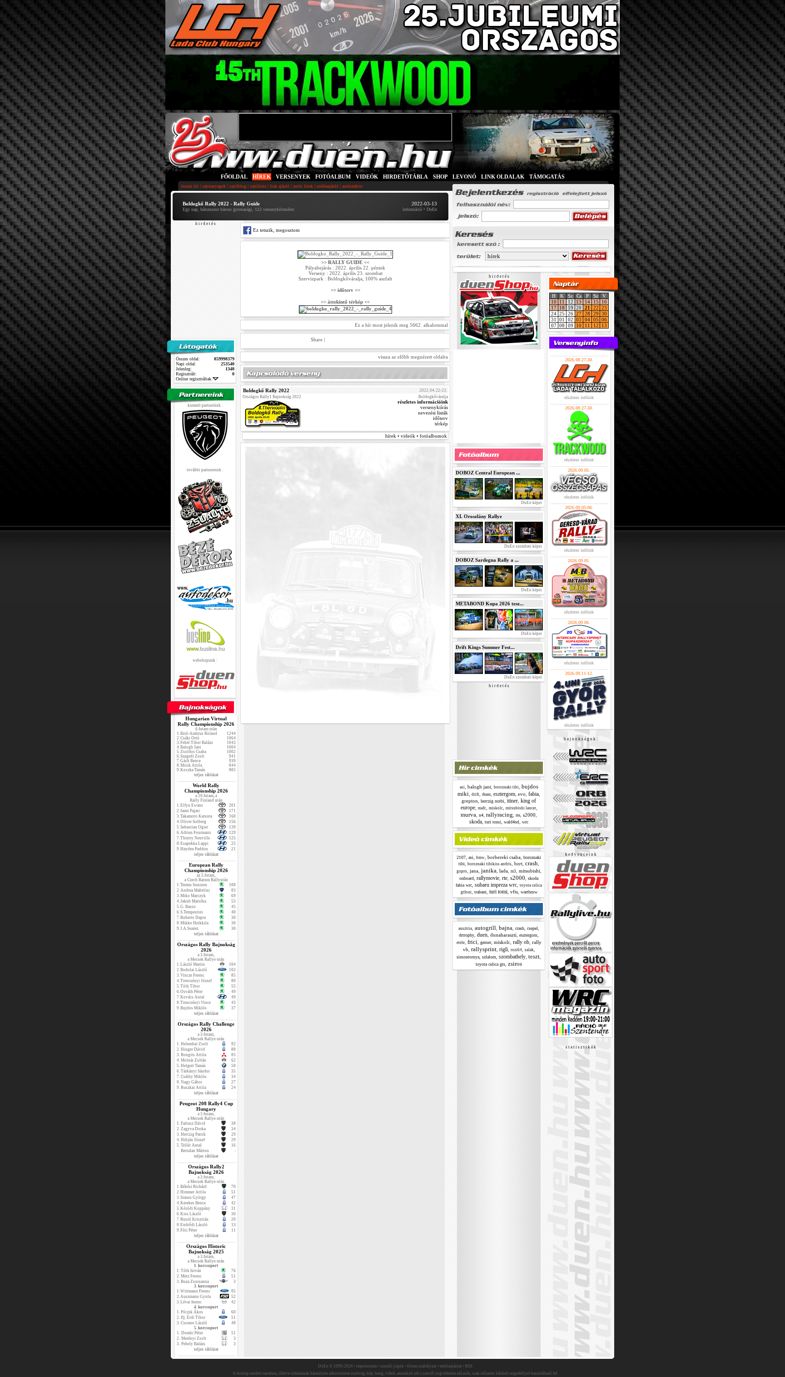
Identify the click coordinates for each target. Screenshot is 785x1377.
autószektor (352, 186)
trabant (480, 891)
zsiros (515, 963)
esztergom (504, 794)
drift (475, 794)
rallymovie (488, 878)
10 (553, 301)
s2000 (529, 815)
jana (474, 870)
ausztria (465, 928)
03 (578, 319)
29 (596, 313)
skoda (475, 821)
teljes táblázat (206, 774)
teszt (534, 956)
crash (531, 863)
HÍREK (262, 177)
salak (529, 950)
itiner (512, 801)
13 (578, 301)
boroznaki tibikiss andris (489, 864)
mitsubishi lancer (521, 808)
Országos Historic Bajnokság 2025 (206, 1248)
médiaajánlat (451, 1366)
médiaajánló (327, 186)
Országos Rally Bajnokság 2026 (206, 947)
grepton (470, 800)
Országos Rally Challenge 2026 (206, 1026)
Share (317, 339)
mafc (482, 808)
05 (596, 319)
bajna (505, 927)
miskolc (496, 808)
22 (596, 307)
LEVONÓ (464, 177)
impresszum (366, 1366)
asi (462, 787)
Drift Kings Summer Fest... (485, 647)
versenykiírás (434, 407)
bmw (480, 857)
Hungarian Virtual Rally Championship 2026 (206, 721)
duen (486, 794)
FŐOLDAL (234, 177)
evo (522, 794)
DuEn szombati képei (522, 546)
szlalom (489, 956)
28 (587, 313)
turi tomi (493, 821)
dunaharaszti (503, 935)
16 (604, 301)
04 (587, 319)
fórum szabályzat (422, 1366)
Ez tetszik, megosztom (276, 230)
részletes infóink (579, 397)
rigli (503, 949)
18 (562, 307)
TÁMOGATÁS (547, 177)
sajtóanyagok (214, 186)
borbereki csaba (504, 857)
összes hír (190, 186)
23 (604, 307)
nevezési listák (433, 412)
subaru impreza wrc (496, 885)
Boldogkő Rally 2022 (266, 390)
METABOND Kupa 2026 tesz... (490, 603)
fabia (533, 794)
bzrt (518, 863)
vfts (514, 891)
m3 (513, 871)
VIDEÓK (367, 177)
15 (596, 301)
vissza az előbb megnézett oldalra (413, 356)
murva (468, 814)
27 (578, 313)
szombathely (512, 956)
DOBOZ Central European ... (488, 472)
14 (587, 301)
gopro (462, 871)
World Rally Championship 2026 (206, 788)
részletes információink (422, 401)
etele (461, 942)
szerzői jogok (392, 1366)
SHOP (440, 177)
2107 (461, 857)
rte (518, 815)
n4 (481, 815)
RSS (468, 1366)
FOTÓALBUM (333, 177)
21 (587, 307)
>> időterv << (345, 290)
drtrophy (466, 935)
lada (503, 870)
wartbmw (529, 891)
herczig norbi (492, 800)
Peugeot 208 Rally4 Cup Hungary (206, 1106)
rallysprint (484, 949)
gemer (485, 942)
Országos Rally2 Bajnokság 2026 (206, 1169)
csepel (532, 928)
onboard (466, 878)
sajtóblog (237, 186)
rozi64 (516, 950)
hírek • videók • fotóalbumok (416, 436)
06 (604, 319)
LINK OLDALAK (502, 177)
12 (596, 325)
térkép (441, 423)
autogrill (485, 927)
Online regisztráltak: (194, 378)
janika (489, 870)
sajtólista (258, 186)
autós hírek (303, 186)
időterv (440, 418)
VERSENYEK (293, 177)
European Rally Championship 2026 (206, 867)
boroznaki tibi (506, 787)
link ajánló (279, 186)
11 (562, 301)
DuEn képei (531, 502)
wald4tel (511, 821)
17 (553, 307)
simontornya (468, 956)
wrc (525, 821)
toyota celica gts (490, 964)
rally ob (521, 942)
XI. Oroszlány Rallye (479, 516)
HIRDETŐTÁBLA (405, 177)
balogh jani (479, 786)
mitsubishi (529, 870)
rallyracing (499, 814)
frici (472, 941)
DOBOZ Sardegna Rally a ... (487, 560)
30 (604, 313)
